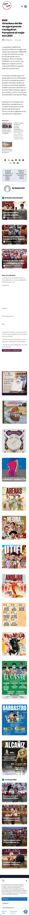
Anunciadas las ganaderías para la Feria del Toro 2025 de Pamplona (7, 150)
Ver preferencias (8, 907)
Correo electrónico (8, 316)
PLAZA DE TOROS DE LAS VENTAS (12, 851)
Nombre (5, 308)
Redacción (20, 188)
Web (3, 324)
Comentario (6, 285)
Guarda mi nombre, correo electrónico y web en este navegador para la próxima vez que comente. (14, 334)
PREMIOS (5, 20)
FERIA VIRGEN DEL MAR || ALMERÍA (13, 807)
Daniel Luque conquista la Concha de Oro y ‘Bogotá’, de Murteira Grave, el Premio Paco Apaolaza (14, 240)
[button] (26, 881)
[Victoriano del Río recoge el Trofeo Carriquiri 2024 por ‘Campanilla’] (7, 125)
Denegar (5, 903)
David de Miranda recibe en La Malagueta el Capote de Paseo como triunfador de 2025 (14, 264)
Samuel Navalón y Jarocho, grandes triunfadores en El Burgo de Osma (14, 216)
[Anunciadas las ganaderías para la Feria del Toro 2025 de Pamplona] (7, 144)
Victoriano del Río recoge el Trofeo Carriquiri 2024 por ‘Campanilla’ (6, 131)
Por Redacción (9, 40)
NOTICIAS (7, 785)
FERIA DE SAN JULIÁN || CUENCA (12, 829)
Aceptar (5, 899)
